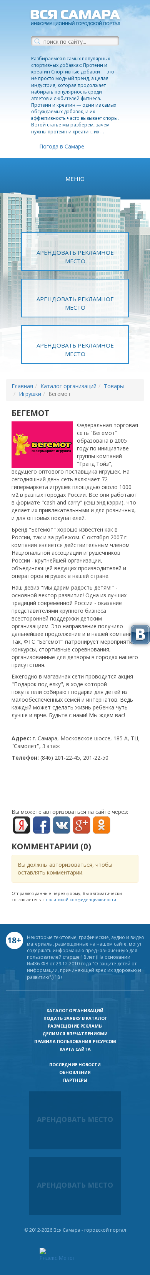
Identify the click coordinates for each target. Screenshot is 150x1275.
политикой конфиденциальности (81, 899)
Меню (75, 178)
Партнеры (75, 1080)
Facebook (41, 825)
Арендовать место (75, 1119)
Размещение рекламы (75, 1026)
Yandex (21, 825)
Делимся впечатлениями (75, 1033)
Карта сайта (75, 1049)
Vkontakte (61, 825)
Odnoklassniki (101, 825)
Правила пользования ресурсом (75, 1041)
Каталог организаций (68, 386)
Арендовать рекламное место (75, 256)
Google (81, 825)
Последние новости (75, 1064)
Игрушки (30, 393)
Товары (114, 386)
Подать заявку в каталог (75, 1018)
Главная (22, 386)
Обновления (75, 1072)
